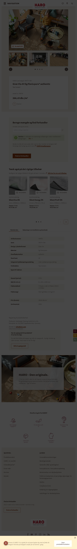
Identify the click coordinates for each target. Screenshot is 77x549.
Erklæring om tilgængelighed (48, 490)
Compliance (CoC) (45, 486)
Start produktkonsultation (62, 543)
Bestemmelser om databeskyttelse (51, 472)
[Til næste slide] (66, 69)
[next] (66, 222)
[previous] (60, 222)
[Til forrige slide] (10, 69)
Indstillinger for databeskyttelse (50, 493)
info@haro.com (21, 327)
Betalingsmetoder (45, 461)
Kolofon (42, 482)
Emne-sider (7, 468)
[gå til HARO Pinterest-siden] (35, 534)
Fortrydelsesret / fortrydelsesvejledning (52, 468)
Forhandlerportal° (9, 465)
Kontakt (6, 476)
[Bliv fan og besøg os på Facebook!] (26, 534)
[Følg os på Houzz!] (47, 534)
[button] (75, 331)
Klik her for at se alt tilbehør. (57, 173)
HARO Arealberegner (44, 146)
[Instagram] (39, 534)
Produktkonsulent (9, 457)
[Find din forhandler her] (67, 4)
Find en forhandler (22, 156)
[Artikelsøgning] (71, 4)
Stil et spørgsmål (20, 346)
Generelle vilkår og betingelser (49, 465)
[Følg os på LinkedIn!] (43, 534)
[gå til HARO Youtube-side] (30, 534)
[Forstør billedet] (64, 46)
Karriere (6, 472)
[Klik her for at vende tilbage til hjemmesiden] (38, 523)
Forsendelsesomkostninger (48, 457)
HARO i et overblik (9, 461)
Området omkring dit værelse (20, 127)
